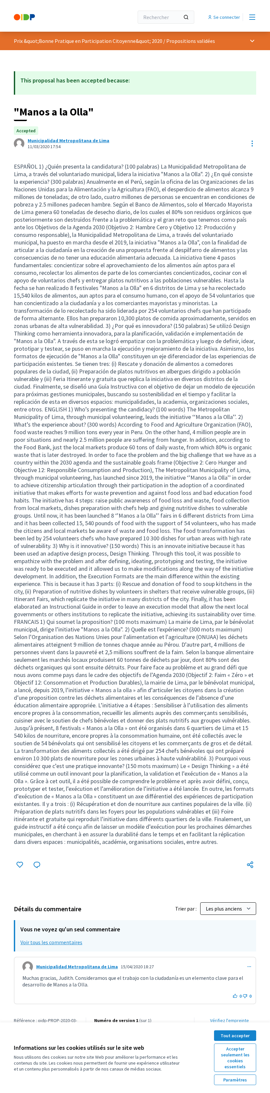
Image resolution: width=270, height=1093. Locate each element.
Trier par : (186, 908)
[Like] (20, 865)
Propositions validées (190, 41)
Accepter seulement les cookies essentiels (235, 1058)
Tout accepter (235, 1036)
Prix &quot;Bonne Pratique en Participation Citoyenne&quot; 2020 (88, 41)
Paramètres (235, 1080)
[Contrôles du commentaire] (249, 966)
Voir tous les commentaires (51, 942)
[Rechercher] (186, 17)
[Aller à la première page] (57, 17)
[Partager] (250, 865)
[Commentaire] (37, 865)
